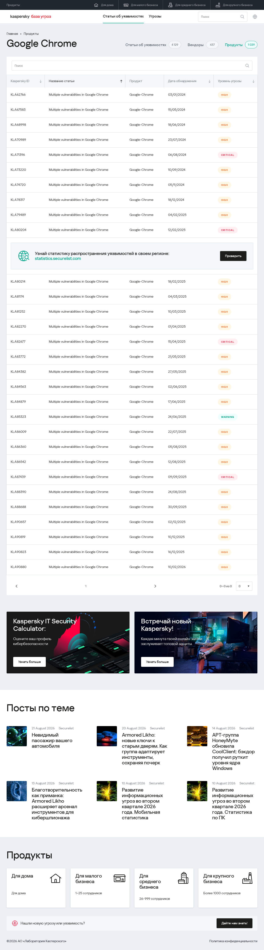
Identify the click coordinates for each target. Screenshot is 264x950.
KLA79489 (18, 215)
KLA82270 (18, 326)
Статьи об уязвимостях (123, 16)
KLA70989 (18, 140)
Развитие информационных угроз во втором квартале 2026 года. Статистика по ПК (232, 804)
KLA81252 (18, 311)
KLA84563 (18, 387)
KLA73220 (18, 170)
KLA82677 (18, 341)
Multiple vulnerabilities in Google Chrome (78, 95)
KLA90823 (18, 552)
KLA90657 (18, 522)
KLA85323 (18, 417)
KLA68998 (18, 125)
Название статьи (61, 81)
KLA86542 (18, 462)
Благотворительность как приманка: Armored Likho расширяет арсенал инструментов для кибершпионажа (57, 804)
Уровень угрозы (229, 81)
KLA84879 (18, 402)
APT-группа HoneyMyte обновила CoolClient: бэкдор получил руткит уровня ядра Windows (233, 751)
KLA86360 (18, 447)
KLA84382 (18, 372)
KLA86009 (18, 432)
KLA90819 (18, 537)
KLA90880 (18, 567)
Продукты (31, 34)
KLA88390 (18, 492)
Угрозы (155, 16)
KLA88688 (18, 507)
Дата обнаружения (182, 81)
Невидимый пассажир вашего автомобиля (52, 740)
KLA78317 (18, 200)
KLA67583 (18, 110)
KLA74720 (18, 185)
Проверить (233, 256)
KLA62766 (18, 95)
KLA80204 (18, 230)
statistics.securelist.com (58, 258)
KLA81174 (17, 296)
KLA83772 (18, 357)
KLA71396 (18, 155)
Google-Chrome (141, 95)
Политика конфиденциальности (233, 941)
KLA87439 (18, 477)
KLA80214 (18, 281)
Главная (12, 34)
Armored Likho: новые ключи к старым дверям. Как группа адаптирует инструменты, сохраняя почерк (144, 749)
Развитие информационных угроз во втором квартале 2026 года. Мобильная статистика (142, 804)
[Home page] (31, 16)
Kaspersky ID (20, 81)
